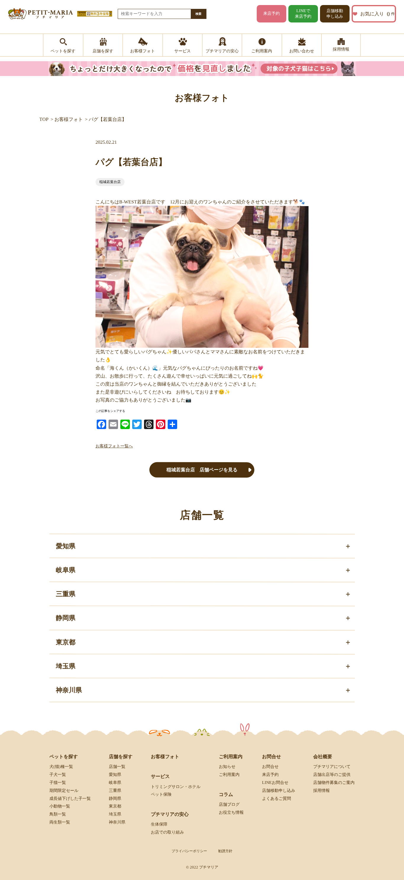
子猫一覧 (57, 782)
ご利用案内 (229, 774)
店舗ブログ (229, 804)
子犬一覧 (57, 774)
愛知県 (115, 774)
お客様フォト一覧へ (114, 446)
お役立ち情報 (231, 812)
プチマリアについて (331, 766)
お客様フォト (68, 119)
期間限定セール (63, 790)
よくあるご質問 (276, 798)
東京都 (115, 806)
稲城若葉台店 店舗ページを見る (202, 469)
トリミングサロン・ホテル (176, 786)
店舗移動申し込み (335, 14)
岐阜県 (115, 782)
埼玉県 (115, 814)
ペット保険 (161, 794)
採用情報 (321, 790)
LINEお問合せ (275, 782)
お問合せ (270, 766)
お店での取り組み (167, 832)
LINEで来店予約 (303, 14)
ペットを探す (63, 756)
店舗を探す (120, 756)
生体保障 (159, 824)
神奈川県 (117, 822)
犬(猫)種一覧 (61, 766)
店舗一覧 (117, 766)
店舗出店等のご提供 (331, 774)
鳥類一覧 (57, 814)
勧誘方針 (225, 851)
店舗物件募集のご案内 (334, 782)
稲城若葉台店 (110, 182)
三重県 (115, 790)
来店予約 (271, 13)
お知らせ (227, 766)
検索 (198, 13)
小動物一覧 (59, 806)
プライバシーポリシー (189, 851)
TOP (44, 119)
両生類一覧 (59, 822)
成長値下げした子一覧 (70, 798)
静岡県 (115, 798)
